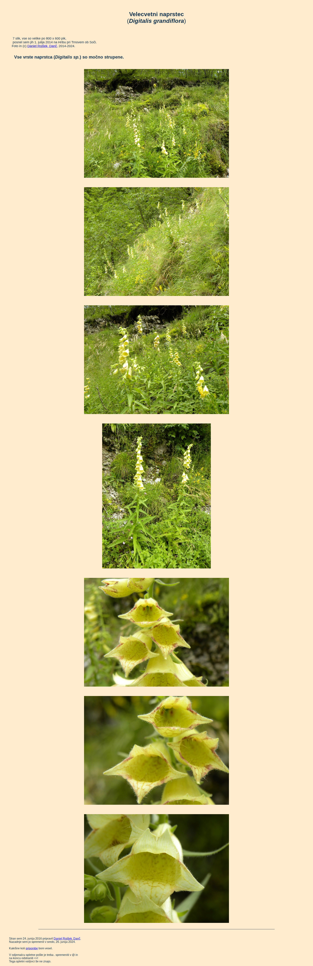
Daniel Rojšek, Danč (42, 46)
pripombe (32, 948)
